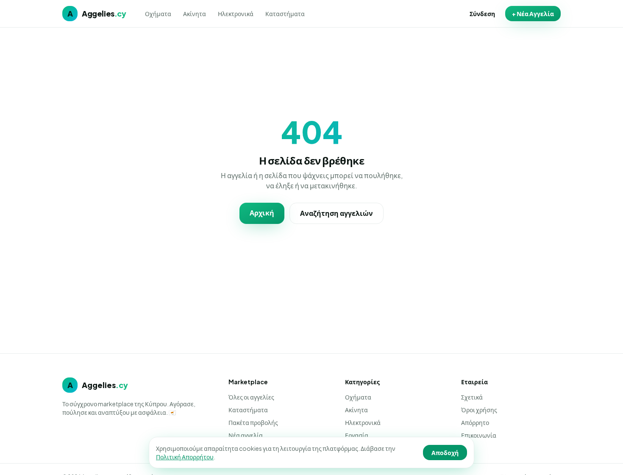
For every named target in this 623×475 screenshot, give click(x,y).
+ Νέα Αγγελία (533, 13)
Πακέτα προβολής (253, 422)
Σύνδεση (482, 13)
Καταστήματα (285, 13)
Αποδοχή (445, 452)
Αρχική (262, 212)
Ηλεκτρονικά (235, 13)
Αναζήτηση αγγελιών (336, 213)
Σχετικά (472, 397)
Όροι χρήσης (479, 410)
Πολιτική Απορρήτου (185, 457)
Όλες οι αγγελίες (251, 397)
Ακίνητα (194, 13)
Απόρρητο (475, 422)
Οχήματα (158, 13)
